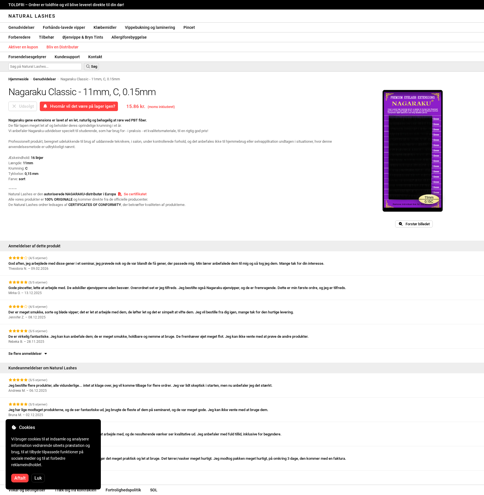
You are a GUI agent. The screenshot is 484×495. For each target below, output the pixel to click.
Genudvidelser (21, 27)
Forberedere (19, 37)
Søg (93, 66)
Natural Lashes (31, 16)
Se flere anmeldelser (25, 353)
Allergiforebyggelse (129, 37)
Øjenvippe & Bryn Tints (82, 37)
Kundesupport (67, 57)
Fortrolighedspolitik (123, 490)
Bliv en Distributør (62, 47)
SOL (153, 490)
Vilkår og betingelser (26, 490)
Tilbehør (46, 37)
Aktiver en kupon (23, 47)
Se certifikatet (134, 194)
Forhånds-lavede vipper (64, 27)
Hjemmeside (18, 79)
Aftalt (19, 478)
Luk (38, 478)
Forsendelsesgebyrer (27, 57)
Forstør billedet (416, 224)
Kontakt (95, 57)
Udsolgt (25, 106)
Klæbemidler (105, 27)
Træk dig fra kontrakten (75, 490)
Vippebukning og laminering (150, 27)
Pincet (189, 27)
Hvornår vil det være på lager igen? (81, 106)
